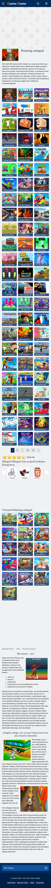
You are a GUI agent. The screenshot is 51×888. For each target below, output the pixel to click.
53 (28, 450)
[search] (46, 868)
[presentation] (4, 472)
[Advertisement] (25, 27)
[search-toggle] (38, 3)
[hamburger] (3, 4)
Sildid (32, 883)
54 (33, 450)
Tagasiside (40, 883)
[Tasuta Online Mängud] (16, 3)
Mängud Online (22, 883)
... (22, 450)
